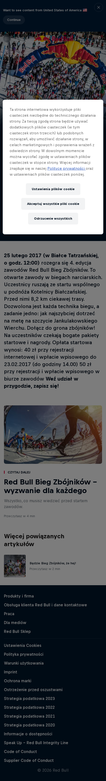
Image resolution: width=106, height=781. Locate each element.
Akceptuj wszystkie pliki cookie (53, 204)
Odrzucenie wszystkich (53, 218)
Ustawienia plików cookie (53, 189)
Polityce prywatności (66, 168)
